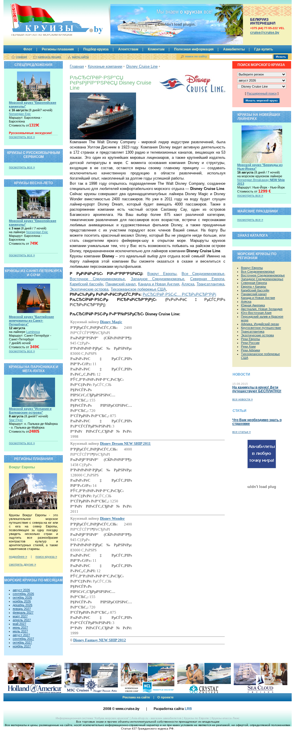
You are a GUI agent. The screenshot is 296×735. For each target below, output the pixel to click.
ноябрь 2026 (22, 601)
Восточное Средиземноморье (97, 279)
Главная (77, 66)
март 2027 (20, 616)
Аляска (188, 284)
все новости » (242, 399)
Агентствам (128, 49)
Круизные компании (105, 66)
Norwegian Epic (20, 114)
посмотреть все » (22, 137)
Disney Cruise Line (142, 66)
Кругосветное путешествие (261, 327)
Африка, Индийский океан (260, 324)
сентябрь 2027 (23, 638)
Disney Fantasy (99, 640)
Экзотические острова (89, 289)
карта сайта (80, 56)
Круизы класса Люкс (226, 718)
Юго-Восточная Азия (256, 312)
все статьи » (241, 432)
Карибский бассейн (86, 284)
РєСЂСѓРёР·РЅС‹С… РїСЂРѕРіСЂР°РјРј (179, 294)
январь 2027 (22, 608)
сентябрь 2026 (23, 593)
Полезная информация (194, 49)
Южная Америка (253, 305)
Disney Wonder (112, 518)
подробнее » (18, 556)
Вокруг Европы (161, 274)
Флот (27, 49)
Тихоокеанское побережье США (138, 289)
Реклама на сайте (136, 697)
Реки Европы (250, 339)
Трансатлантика (210, 284)
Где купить (263, 49)
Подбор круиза (96, 49)
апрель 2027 (22, 620)
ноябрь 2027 (22, 646)
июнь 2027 (20, 627)
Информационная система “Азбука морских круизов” (92, 718)
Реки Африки (250, 350)
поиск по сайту (196, 56)
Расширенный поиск (262, 93)
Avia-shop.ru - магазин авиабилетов (156, 718)
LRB (188, 709)
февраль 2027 (23, 612)
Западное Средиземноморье (157, 279)
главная (21, 56)
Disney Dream (125, 443)
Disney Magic (111, 322)
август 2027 (21, 635)
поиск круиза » (46, 556)
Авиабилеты (234, 49)
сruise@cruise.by (264, 33)
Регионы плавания (58, 49)
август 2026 (21, 590)
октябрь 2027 (22, 642)
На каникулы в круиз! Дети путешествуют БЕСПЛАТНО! (256, 389)
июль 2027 (20, 631)
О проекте (165, 697)
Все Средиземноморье (203, 274)
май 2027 (19, 623)
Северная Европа (207, 279)
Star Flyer (16, 420)
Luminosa (33, 331)
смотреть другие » (22, 564)
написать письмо (49, 56)
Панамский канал (120, 284)
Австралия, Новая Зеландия (261, 309)
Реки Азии (248, 346)
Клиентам (156, 49)
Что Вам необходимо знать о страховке (257, 422)
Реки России (250, 342)
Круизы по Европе (196, 718)
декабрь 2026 (22, 605)
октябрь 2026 (22, 597)
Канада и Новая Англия (158, 284)
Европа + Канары (253, 286)
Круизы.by (41, 20)
